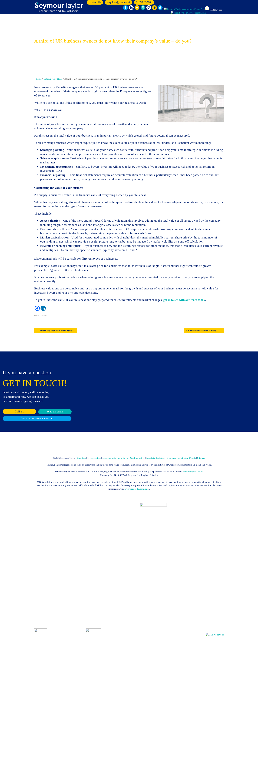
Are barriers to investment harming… (204, 330)
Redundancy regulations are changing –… (55, 330)
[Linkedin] (43, 308)
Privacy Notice (94, 458)
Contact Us (95, 2)
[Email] (188, 13)
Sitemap (201, 458)
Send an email (55, 411)
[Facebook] (37, 308)
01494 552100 (144, 2)
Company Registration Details (181, 458)
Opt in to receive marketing (37, 418)
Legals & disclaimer (155, 458)
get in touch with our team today (184, 300)
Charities (81, 458)
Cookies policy (137, 458)
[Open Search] (207, 8)
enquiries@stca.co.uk (118, 2)
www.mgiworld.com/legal (137, 489)
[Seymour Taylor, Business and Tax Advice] (59, 7)
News (44, 315)
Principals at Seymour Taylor (115, 458)
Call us (19, 411)
